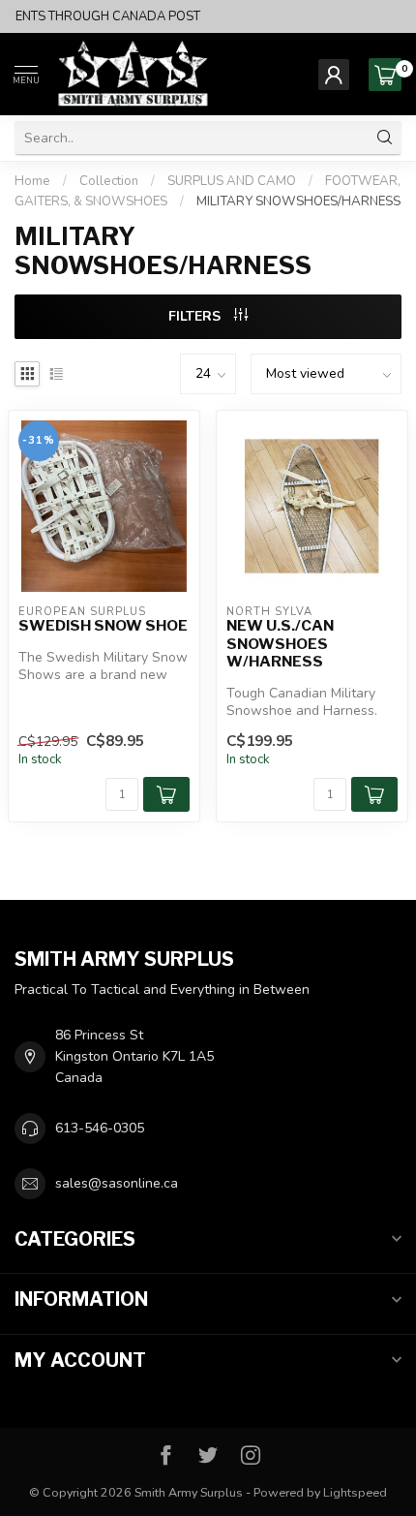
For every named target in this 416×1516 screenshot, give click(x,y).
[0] (385, 74)
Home (32, 181)
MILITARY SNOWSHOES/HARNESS (298, 201)
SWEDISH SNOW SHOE (103, 625)
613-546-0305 (99, 1128)
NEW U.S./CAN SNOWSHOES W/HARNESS (280, 643)
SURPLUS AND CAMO (231, 181)
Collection (108, 181)
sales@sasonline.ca (116, 1183)
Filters (196, 316)
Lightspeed (355, 1492)
